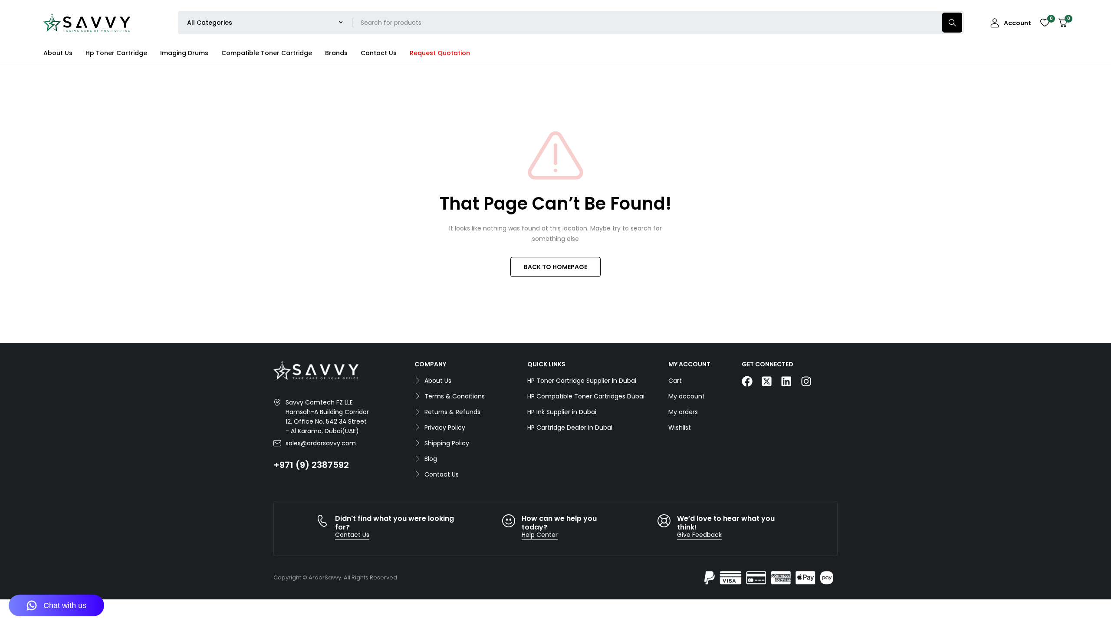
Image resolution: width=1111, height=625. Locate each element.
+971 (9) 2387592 (311, 465)
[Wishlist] (1044, 22)
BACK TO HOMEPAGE (555, 267)
